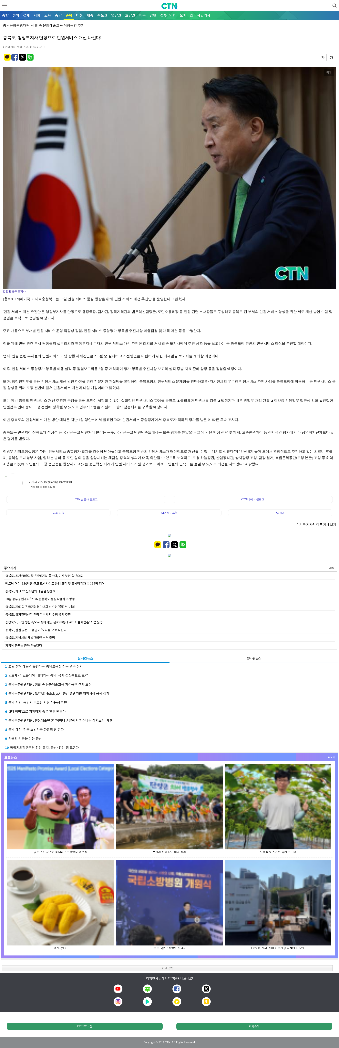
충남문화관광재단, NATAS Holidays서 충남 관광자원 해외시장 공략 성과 (57, 693)
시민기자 (203, 15)
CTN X (280, 512)
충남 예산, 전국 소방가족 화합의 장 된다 (34, 729)
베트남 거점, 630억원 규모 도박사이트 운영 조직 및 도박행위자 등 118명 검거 (55, 583)
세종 (90, 15)
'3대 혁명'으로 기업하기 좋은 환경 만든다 (35, 711)
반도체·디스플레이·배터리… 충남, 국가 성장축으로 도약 (46, 675)
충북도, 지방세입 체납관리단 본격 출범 (30, 637)
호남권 (130, 15)
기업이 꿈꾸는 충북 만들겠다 (23, 645)
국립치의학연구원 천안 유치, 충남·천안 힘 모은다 (42, 747)
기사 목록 (167, 968)
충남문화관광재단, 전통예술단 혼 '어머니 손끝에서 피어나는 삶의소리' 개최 (59, 720)
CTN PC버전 (84, 1026)
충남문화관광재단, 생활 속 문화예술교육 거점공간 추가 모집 (48, 684)
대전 (79, 15)
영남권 (116, 15)
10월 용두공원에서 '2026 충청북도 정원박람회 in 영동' (40, 599)
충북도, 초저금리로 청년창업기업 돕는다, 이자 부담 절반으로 (44, 575)
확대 (329, 72)
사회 (37, 15)
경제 (26, 15)
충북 (69, 15)
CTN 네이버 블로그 (252, 499)
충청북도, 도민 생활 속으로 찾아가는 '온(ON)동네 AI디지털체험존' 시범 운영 (54, 622)
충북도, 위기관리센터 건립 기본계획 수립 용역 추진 (38, 614)
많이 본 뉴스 (253, 658)
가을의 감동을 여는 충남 (23, 738)
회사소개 (254, 1026)
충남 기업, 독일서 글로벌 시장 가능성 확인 (36, 702)
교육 (47, 15)
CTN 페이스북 (169, 512)
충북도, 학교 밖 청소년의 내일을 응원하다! (32, 591)
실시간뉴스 (85, 658)
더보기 (332, 567)
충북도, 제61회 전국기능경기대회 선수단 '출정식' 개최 (40, 606)
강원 (153, 15)
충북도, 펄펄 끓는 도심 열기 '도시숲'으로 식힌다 (35, 630)
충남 (58, 15)
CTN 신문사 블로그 (86, 499)
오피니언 (186, 15)
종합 (5, 15)
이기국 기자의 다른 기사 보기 (316, 524)
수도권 (102, 15)
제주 (142, 15)
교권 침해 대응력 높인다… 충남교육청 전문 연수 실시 (44, 666)
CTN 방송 (58, 512)
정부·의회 (168, 15)
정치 (16, 15)
